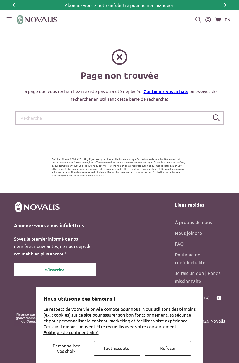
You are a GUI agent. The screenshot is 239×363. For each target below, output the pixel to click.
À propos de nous (193, 222)
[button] (9, 20)
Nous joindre (188, 233)
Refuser (168, 348)
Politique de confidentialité (71, 332)
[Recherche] (216, 118)
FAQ (179, 244)
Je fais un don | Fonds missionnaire (198, 277)
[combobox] (119, 118)
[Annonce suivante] (225, 5)
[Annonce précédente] (14, 5)
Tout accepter (117, 348)
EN (228, 20)
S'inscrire (55, 269)
